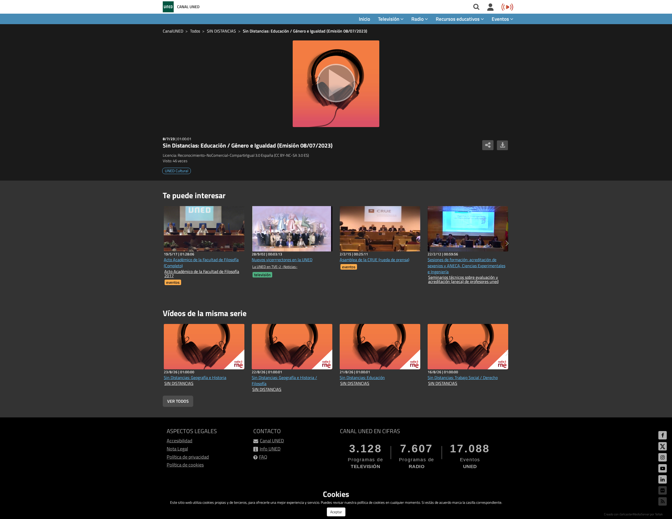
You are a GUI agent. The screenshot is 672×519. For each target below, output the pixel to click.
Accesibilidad (179, 440)
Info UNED (270, 448)
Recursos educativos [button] (458, 19)
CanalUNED (173, 31)
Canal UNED (272, 440)
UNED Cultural (176, 171)
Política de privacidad (188, 456)
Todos (195, 31)
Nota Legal (177, 448)
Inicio (364, 19)
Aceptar (336, 512)
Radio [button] (418, 19)
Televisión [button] (389, 19)
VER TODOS (178, 401)
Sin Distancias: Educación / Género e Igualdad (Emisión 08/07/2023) (305, 31)
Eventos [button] (501, 19)
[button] (507, 243)
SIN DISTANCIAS (221, 31)
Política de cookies (185, 464)
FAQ (263, 456)
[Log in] (490, 7)
